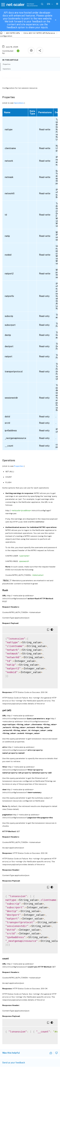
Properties (19, 466)
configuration (6, 36)
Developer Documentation (32, 5)
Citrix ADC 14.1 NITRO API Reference (39, 33)
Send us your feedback (13, 1062)
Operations (19, 103)
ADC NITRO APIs (13, 33)
